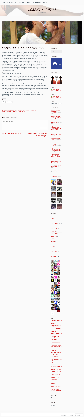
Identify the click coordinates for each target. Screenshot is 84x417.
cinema (8, 110)
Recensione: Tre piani (55, 170)
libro (57, 364)
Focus (29, 2)
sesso (52, 387)
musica (52, 372)
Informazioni (37, 2)
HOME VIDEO (54, 236)
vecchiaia (53, 391)
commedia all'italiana (56, 345)
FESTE (52, 218)
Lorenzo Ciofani (17, 109)
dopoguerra (57, 349)
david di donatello (55, 347)
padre (58, 376)
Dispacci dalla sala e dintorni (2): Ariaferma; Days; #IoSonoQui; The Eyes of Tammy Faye (56, 156)
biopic (59, 325)
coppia (52, 346)
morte (34, 110)
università (22, 111)
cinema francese (55, 336)
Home (3, 2)
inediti (52, 238)
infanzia (55, 359)
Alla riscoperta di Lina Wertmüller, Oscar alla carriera (55, 111)
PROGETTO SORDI (55, 249)
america (53, 321)
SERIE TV (53, 254)
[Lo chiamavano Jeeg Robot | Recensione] (59, 188)
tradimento (58, 390)
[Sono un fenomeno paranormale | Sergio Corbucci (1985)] (59, 207)
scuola (57, 385)
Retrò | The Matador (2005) (11, 133)
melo (52, 368)
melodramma (56, 368)
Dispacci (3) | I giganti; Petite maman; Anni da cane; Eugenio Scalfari (55, 149)
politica (53, 377)
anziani (52, 325)
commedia (55, 343)
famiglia (53, 350)
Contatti (45, 2)
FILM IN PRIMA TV (55, 226)
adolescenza (53, 320)
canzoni (52, 329)
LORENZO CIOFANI (42, 9)
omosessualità (54, 374)
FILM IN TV (53, 231)
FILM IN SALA (54, 228)
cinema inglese (54, 337)
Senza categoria (54, 251)
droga (61, 349)
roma (55, 382)
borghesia (53, 326)
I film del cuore (12, 2)
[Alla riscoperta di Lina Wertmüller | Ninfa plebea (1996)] (53, 207)
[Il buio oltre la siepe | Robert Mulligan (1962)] (59, 201)
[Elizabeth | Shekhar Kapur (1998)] (53, 195)
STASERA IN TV (54, 256)
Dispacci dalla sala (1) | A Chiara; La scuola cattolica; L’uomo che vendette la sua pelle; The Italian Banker (56, 164)
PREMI (52, 246)
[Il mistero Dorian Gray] (59, 182)
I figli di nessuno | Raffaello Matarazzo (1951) (38, 134)
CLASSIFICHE (22, 2)
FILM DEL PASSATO (27, 109)
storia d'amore (15, 111)
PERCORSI (53, 243)
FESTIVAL (53, 221)
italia (58, 359)
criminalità (59, 346)
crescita (55, 346)
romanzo (53, 383)
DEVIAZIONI (53, 215)
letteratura (54, 361)
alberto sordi (59, 320)
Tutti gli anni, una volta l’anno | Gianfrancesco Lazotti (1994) (55, 175)
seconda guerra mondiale (56, 386)
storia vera (53, 389)
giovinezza (53, 357)
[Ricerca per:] (56, 51)
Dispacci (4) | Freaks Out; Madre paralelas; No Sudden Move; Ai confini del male (56, 143)
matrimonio (58, 366)
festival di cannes (56, 352)
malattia (53, 366)
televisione (53, 390)
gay (57, 356)
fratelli (55, 356)
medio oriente (29, 110)
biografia (56, 325)
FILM (20, 110)
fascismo (57, 350)
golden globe (58, 357)
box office (57, 326)
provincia (57, 377)
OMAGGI (53, 241)
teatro (57, 389)
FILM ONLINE (54, 233)
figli (52, 354)
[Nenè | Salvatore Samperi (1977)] (59, 195)
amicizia (57, 321)
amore (4, 110)
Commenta (43, 127)
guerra (23, 110)
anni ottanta (57, 323)
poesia (3, 111)
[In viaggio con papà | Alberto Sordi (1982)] (53, 182)
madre (59, 364)
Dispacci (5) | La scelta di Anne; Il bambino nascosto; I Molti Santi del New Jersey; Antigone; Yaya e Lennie (56, 137)
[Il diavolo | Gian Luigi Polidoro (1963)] (53, 201)
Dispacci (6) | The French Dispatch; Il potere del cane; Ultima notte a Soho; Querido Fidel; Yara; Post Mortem (56, 128)
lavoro (61, 359)
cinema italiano (15, 110)
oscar (55, 376)
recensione (8, 111)
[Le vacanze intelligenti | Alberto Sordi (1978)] (53, 188)
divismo (53, 349)
